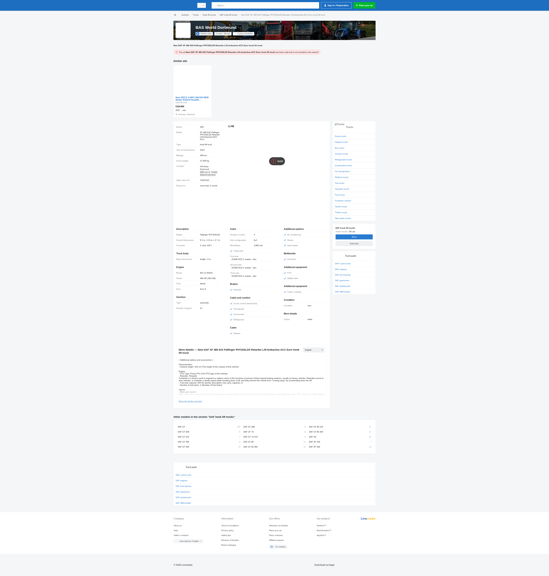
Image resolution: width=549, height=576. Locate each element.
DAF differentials (342, 292)
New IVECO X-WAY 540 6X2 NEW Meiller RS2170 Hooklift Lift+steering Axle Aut (192, 98)
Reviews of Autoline (230, 540)
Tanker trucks (341, 206)
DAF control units (343, 263)
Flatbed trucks (341, 142)
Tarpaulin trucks (342, 189)
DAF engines (341, 269)
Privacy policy (227, 530)
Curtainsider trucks (343, 165)
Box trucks (339, 148)
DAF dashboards (342, 286)
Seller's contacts (181, 535)
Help (176, 530)
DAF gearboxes (342, 280)
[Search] (214, 5)
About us (178, 525)
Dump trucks (340, 136)
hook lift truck (206, 144)
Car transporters (342, 171)
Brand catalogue (228, 545)
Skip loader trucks (343, 218)
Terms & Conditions (230, 525)
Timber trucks (341, 212)
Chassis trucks (341, 154)
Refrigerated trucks (343, 160)
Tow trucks (339, 183)
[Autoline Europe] (184, 5)
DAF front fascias (343, 275)
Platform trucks (341, 177)
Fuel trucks (340, 195)
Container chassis (343, 201)
